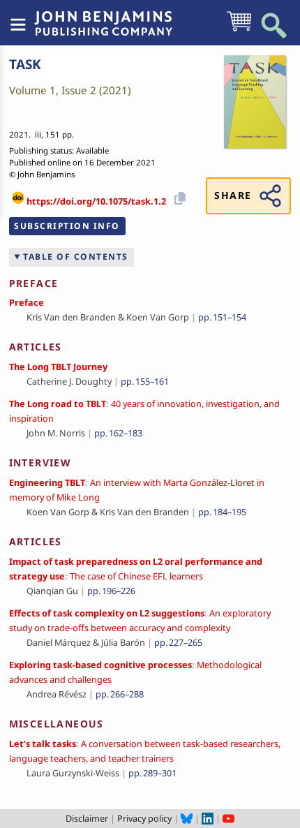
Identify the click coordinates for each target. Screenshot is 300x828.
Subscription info (67, 226)
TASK (25, 64)
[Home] (103, 16)
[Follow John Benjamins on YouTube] (228, 818)
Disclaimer (87, 818)
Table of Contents (75, 257)
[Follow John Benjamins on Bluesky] (187, 818)
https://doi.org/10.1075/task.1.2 (96, 201)
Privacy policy (144, 818)
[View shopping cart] (239, 30)
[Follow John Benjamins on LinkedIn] (207, 818)
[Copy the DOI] (178, 196)
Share (232, 195)
